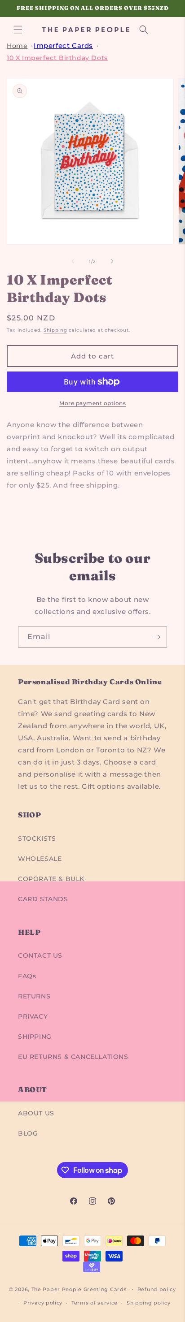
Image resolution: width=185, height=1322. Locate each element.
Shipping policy (149, 1303)
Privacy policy (42, 1303)
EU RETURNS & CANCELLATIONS (73, 1057)
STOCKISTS (37, 838)
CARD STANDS (43, 899)
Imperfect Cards (63, 45)
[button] (18, 29)
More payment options (92, 403)
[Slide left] (73, 261)
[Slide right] (112, 261)
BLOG (28, 1133)
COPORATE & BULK (51, 879)
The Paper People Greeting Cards (79, 1289)
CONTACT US (40, 955)
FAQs (27, 976)
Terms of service (94, 1303)
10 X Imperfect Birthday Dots (57, 57)
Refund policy (156, 1289)
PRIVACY (33, 1016)
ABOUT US (36, 1113)
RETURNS (34, 996)
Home (17, 45)
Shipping (55, 330)
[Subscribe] (157, 637)
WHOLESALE (40, 859)
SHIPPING (35, 1037)
